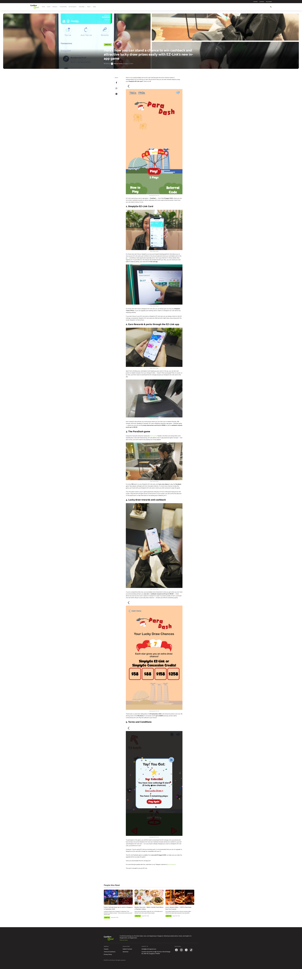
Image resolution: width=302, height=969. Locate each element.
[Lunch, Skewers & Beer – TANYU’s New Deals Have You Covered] (179, 897)
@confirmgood (171, 864)
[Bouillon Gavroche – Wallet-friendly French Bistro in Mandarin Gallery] (149, 897)
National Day (153, 436)
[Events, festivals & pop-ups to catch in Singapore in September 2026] (118, 897)
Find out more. (124, 940)
